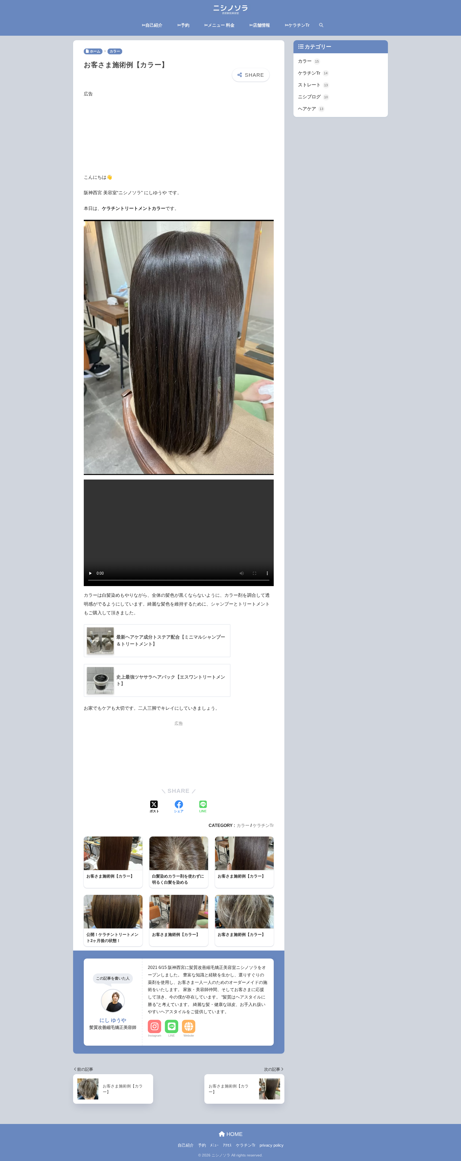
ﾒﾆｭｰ (214, 1145)
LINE (171, 1035)
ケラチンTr (263, 825)
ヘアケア (310, 108)
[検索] (318, 25)
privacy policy (272, 1145)
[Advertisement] (179, 135)
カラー (243, 825)
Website (189, 1035)
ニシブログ (313, 96)
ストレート (313, 84)
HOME (234, 1134)
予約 (202, 1145)
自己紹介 (186, 1145)
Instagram (154, 1035)
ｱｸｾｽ (227, 1145)
